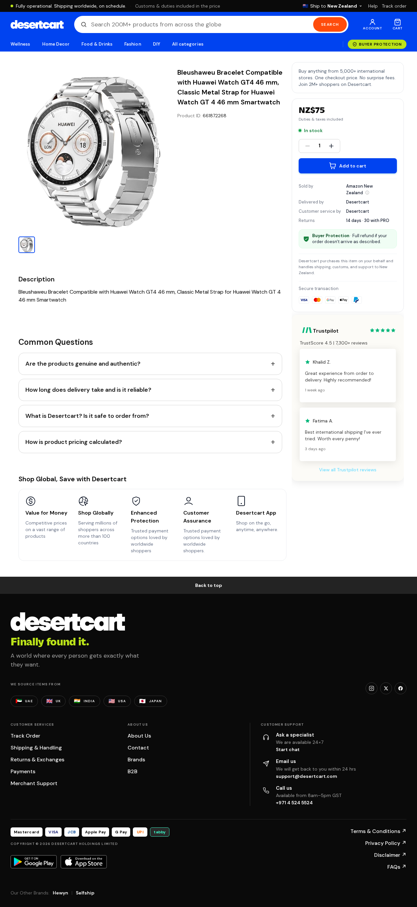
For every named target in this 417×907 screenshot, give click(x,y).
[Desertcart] (37, 24)
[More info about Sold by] (367, 193)
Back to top (208, 585)
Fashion (132, 44)
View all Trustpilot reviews (347, 470)
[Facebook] (400, 688)
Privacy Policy (385, 843)
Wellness (20, 44)
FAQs (396, 866)
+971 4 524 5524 (294, 803)
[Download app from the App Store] (84, 861)
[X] (386, 688)
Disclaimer (390, 855)
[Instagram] (371, 688)
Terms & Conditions (378, 831)
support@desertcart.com (306, 776)
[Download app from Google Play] (34, 861)
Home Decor (56, 44)
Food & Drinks (96, 44)
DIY (156, 44)
